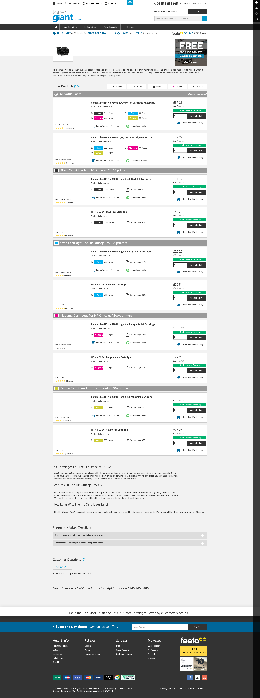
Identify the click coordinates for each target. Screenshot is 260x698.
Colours (179, 87)
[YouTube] (203, 677)
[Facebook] (189, 677)
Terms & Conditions (92, 654)
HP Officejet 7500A (93, 38)
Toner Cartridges (70, 27)
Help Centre (58, 658)
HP (79, 38)
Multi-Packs (138, 87)
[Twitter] (196, 677)
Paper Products (110, 27)
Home (56, 38)
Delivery (56, 650)
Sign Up (197, 627)
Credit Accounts (123, 650)
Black (158, 87)
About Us (56, 662)
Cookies (87, 646)
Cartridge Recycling (124, 654)
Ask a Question (110, 53)
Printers (130, 27)
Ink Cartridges (90, 27)
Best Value (117, 87)
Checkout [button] (198, 11)
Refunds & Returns (60, 646)
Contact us (57, 654)
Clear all (199, 87)
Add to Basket (196, 116)
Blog (118, 646)
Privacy (87, 650)
